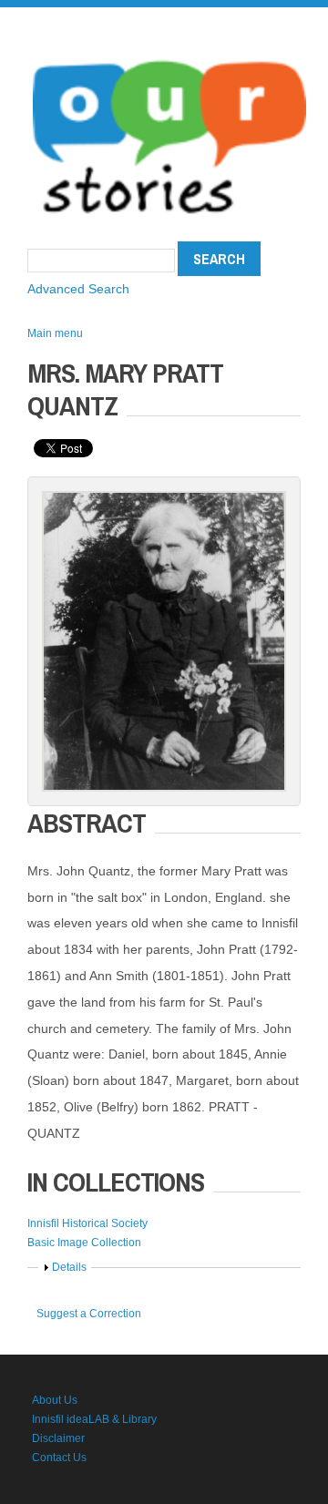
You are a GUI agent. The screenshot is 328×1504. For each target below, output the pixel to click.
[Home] (169, 54)
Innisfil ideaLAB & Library (94, 1419)
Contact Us (59, 1457)
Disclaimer (58, 1438)
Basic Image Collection (84, 1242)
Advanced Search (78, 288)
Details (69, 1267)
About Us (54, 1400)
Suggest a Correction (88, 1313)
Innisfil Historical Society (87, 1223)
